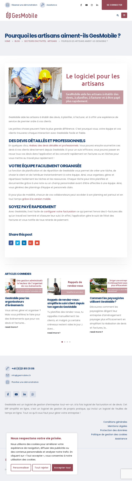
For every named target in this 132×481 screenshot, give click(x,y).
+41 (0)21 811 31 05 (23, 368)
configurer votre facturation (60, 211)
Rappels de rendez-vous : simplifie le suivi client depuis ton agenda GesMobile (23, 303)
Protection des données (113, 430)
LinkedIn (24, 242)
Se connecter (114, 5)
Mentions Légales (117, 426)
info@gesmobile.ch (21, 375)
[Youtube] (86, 5)
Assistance (52, 5)
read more (11, 332)
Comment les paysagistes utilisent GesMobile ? (64, 300)
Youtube (16, 394)
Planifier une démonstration (25, 382)
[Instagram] (92, 5)
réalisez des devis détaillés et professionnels (53, 145)
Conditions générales (115, 422)
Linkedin (24, 394)
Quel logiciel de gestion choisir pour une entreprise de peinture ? (107, 301)
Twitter (17, 242)
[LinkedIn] (97, 5)
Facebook (11, 242)
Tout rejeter (41, 467)
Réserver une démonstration (24, 5)
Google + (30, 242)
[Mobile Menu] (124, 15)
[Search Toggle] (117, 15)
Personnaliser (21, 467)
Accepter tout (62, 467)
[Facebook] (81, 5)
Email (37, 242)
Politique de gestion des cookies (109, 434)
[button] (62, 341)
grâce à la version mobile (36, 199)
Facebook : (8, 394)
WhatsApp (33, 394)
